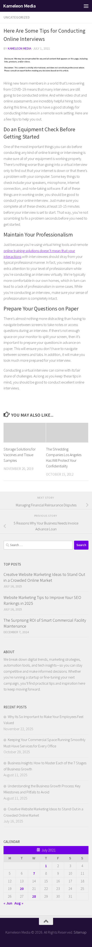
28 (34, 896)
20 (22, 888)
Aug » (18, 903)
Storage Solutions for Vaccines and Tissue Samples (20, 455)
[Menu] (86, 6)
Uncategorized (17, 17)
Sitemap (80, 932)
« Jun (8, 903)
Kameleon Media (19, 6)
